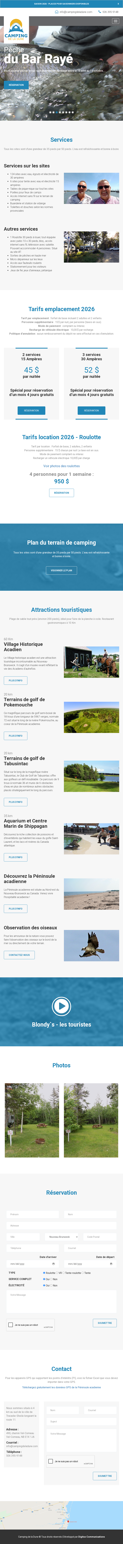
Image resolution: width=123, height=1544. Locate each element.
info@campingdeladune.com (76, 11)
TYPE (12, 1272)
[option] (32, 1120)
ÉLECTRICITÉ (16, 1285)
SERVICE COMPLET (20, 1279)
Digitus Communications (91, 1536)
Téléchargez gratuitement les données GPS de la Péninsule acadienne (61, 1387)
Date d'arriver (48, 1257)
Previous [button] (9, 1120)
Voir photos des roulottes (61, 466)
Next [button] (114, 1120)
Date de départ (105, 1257)
